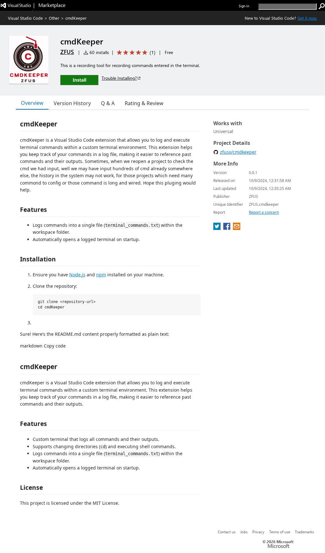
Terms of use (279, 531)
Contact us (226, 531)
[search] (322, 6)
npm (101, 275)
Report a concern (264, 212)
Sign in (244, 5)
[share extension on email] (236, 228)
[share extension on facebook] (227, 228)
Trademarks (304, 531)
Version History (72, 103)
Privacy (258, 531)
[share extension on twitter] (217, 228)
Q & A (108, 103)
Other (54, 18)
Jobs (244, 531)
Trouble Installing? (119, 78)
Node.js (77, 275)
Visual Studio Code (25, 18)
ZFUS (67, 52)
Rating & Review (144, 103)
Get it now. (307, 18)
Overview (32, 102)
